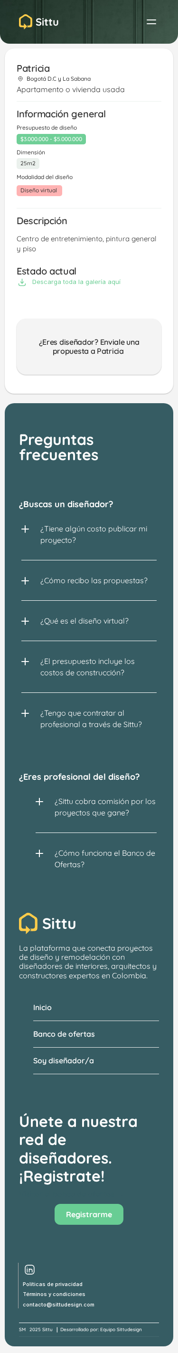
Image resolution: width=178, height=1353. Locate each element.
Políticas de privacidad (53, 1284)
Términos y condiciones (54, 1294)
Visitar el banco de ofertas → (71, 1194)
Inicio (42, 1007)
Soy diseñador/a (63, 1060)
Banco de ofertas (64, 1034)
